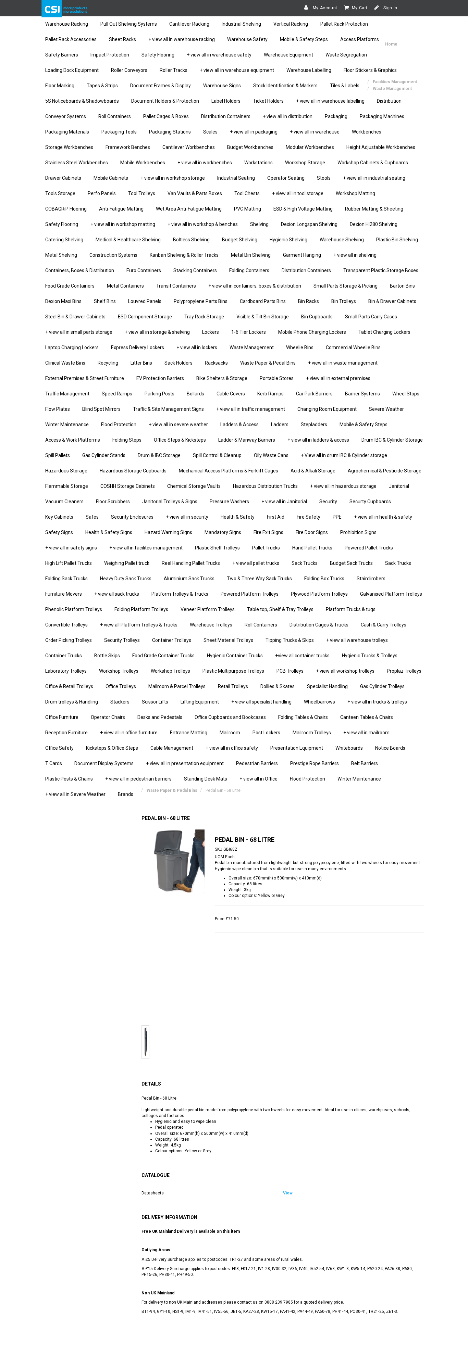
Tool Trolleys (141, 193)
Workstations (258, 162)
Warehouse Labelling (308, 70)
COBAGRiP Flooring (66, 209)
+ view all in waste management (343, 363)
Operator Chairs (108, 717)
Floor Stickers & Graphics (370, 70)
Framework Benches (128, 147)
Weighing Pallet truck (126, 563)
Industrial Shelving (241, 24)
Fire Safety (308, 517)
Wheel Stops (405, 393)
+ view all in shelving (355, 255)
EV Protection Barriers (160, 378)
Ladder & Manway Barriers (246, 440)
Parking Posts (159, 393)
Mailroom (230, 732)
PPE (337, 517)
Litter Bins (141, 363)
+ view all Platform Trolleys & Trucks (138, 625)
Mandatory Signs (223, 532)
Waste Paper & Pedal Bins (268, 363)
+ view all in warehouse (315, 132)
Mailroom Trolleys (312, 732)
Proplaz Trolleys (404, 671)
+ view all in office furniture (129, 732)
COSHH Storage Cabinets (127, 486)
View (288, 1193)
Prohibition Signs (358, 532)
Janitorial (399, 486)
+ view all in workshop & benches (203, 224)
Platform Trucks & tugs (350, 609)
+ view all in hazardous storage (343, 486)
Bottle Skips (107, 655)
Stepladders (314, 424)
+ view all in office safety (232, 748)
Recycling (108, 363)
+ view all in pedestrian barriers (138, 779)
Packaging (336, 116)
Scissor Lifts (155, 702)
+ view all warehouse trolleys (357, 640)
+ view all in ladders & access (318, 440)
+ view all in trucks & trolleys (377, 702)
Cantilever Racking (189, 24)
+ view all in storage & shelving (157, 332)
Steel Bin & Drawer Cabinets (75, 316)
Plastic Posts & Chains (69, 779)
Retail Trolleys (233, 686)
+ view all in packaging (254, 132)
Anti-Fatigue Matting (121, 209)
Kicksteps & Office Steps (112, 748)
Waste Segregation (346, 55)
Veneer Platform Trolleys (208, 609)
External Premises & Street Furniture (84, 378)
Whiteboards (349, 748)
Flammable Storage (66, 486)
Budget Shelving (239, 239)
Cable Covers (231, 393)
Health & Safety (238, 517)
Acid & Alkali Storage (313, 470)
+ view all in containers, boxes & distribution (254, 286)
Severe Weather (386, 409)
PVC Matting (247, 209)
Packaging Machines (382, 116)
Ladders (279, 424)
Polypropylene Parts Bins (200, 301)
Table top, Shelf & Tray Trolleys (280, 609)
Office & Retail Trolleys (69, 686)
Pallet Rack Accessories (71, 39)
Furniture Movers (63, 594)
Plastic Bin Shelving (397, 239)
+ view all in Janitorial (284, 501)
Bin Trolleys (343, 301)
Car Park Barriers (314, 393)
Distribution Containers (225, 116)
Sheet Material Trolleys (228, 640)
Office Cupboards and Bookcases (230, 717)
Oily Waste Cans (271, 455)
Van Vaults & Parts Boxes (195, 193)
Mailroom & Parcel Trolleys (177, 686)
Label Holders (226, 101)
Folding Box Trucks (324, 578)
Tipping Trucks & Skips (290, 640)
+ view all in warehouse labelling (330, 101)
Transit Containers (176, 286)
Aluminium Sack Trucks (189, 578)
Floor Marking (59, 85)
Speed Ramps (117, 393)
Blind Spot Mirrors (101, 409)
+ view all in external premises (338, 378)
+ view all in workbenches (204, 162)
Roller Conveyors (129, 70)
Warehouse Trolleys (211, 625)
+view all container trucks (302, 655)
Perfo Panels (102, 193)
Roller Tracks (173, 70)
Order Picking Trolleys (68, 640)
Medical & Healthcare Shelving (128, 239)
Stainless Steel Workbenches (76, 162)
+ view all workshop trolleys (345, 671)
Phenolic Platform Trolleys (73, 609)
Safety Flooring (157, 55)
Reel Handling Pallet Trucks (191, 563)
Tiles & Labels (344, 85)
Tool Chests (247, 193)
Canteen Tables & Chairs (366, 717)
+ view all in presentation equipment (185, 763)
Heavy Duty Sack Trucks (125, 578)
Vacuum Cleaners (64, 501)
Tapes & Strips (102, 85)
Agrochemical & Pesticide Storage (384, 470)
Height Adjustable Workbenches (380, 147)
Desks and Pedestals (159, 717)
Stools (324, 178)
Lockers (210, 332)
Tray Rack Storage (204, 316)
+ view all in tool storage (297, 193)
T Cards (53, 763)
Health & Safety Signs (108, 532)
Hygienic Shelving (288, 239)
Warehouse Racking (66, 24)
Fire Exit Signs (268, 532)
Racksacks (216, 363)
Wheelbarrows (319, 702)
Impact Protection (109, 55)
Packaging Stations (170, 132)
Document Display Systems (104, 763)
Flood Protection (118, 424)
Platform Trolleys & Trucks (179, 594)
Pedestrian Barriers (257, 763)
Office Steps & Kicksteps (180, 440)
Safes (92, 517)
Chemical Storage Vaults (194, 486)
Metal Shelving (61, 255)
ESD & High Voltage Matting (303, 209)
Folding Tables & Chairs (303, 717)
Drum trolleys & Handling (71, 702)
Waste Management (252, 347)
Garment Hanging (302, 255)
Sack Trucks (305, 563)
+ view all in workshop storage (172, 178)
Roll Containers (114, 116)
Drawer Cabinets (63, 178)
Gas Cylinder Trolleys (382, 686)
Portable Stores (277, 378)
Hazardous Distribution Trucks (265, 486)
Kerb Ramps (270, 393)
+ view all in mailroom (366, 732)
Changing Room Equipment (327, 409)
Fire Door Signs (312, 532)
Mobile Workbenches (142, 162)
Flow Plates (57, 409)
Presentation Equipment (296, 748)
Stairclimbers (371, 578)
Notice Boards (390, 748)
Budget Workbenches (250, 147)
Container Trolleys (171, 640)
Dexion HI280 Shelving (373, 224)
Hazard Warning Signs (168, 532)
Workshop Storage (305, 162)
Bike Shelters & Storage (221, 378)
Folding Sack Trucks (66, 578)
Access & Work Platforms (72, 440)
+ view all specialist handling (261, 702)
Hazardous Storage (66, 470)
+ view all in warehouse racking (181, 39)
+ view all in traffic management (250, 409)
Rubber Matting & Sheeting (374, 209)
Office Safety (59, 748)
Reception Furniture (66, 732)
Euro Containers (143, 270)
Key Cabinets (59, 517)
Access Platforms (359, 39)
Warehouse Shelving (342, 239)
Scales (210, 132)
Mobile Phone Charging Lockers (312, 332)
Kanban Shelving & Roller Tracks (184, 255)
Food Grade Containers (70, 286)
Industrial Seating (236, 178)
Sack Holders (178, 363)
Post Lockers (266, 732)
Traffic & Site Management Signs (168, 409)
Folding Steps (126, 440)
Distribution (389, 101)
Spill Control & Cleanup (217, 455)
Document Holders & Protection (165, 101)
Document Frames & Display (160, 85)
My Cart (360, 7)
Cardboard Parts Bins (263, 301)
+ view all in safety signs (71, 547)
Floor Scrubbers (113, 501)
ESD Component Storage (145, 316)
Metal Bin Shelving (251, 255)
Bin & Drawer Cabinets (392, 301)
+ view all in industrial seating (374, 178)
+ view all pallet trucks (255, 563)
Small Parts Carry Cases (371, 316)
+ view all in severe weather (178, 424)
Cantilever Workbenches (188, 147)
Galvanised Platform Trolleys (391, 594)
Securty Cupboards (370, 501)
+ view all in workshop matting (122, 224)
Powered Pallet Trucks (369, 547)
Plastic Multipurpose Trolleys (233, 671)
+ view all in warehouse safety (219, 55)
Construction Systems (113, 255)
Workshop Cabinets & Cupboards (372, 162)
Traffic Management (67, 393)
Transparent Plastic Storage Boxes (380, 270)
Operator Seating (286, 178)
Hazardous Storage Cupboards (133, 470)
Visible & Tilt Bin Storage (262, 316)
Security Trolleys (122, 640)
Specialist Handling (327, 686)
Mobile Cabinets (111, 178)
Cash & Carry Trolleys (383, 625)
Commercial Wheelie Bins (353, 347)
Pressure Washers (229, 501)
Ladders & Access (239, 424)
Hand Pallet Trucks (312, 547)
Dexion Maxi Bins (63, 301)
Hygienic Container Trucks (235, 655)
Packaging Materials (67, 132)
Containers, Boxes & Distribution (79, 270)
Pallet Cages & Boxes (166, 116)
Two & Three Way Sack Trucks (259, 578)
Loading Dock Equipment (72, 70)
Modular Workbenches (310, 147)
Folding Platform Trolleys (141, 609)
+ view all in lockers (196, 347)
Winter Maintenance (67, 424)
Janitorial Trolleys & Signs (169, 501)
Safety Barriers (61, 55)
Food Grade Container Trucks (163, 655)
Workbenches (366, 132)
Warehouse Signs (222, 85)
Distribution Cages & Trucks (319, 625)
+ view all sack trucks (116, 594)
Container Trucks (63, 655)
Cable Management (171, 748)
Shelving (259, 224)
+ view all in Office (258, 779)
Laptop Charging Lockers (72, 347)
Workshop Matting (355, 193)
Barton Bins (402, 286)
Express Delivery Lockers (137, 347)
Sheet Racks (122, 39)
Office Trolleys (121, 686)
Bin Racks (308, 301)
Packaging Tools (119, 132)
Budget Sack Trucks (351, 563)
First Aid (275, 517)
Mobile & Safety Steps (304, 39)
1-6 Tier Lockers (248, 332)
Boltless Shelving (191, 239)
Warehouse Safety (247, 39)
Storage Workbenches (69, 147)
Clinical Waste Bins (65, 363)
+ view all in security (187, 517)
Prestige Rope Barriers (314, 763)
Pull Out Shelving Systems (128, 24)
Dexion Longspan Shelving (309, 224)
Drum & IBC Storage (159, 455)
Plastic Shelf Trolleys (217, 547)
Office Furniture (61, 717)
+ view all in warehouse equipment (237, 70)
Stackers (120, 702)
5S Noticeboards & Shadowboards (82, 101)
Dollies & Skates (277, 686)
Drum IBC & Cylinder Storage (392, 440)
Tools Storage (60, 193)
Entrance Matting (188, 732)
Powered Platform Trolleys (250, 594)
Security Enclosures (132, 517)
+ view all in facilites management (146, 547)
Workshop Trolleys (118, 671)
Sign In (389, 7)
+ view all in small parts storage (78, 332)
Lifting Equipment (200, 702)
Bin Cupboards (317, 316)
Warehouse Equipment (288, 55)
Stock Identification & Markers (285, 85)
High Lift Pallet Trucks (68, 563)
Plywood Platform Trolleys (319, 594)
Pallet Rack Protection (344, 24)
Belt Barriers (364, 763)
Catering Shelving (64, 239)
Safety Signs (59, 532)
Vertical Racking (290, 24)
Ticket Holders (268, 101)
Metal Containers (125, 286)
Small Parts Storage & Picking (345, 286)
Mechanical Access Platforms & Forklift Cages (228, 470)
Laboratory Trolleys (66, 671)
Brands (125, 794)
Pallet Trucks (266, 547)
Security (328, 501)
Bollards (195, 393)
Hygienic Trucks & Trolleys (369, 655)
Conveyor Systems (65, 116)
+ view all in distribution (287, 116)
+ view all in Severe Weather (75, 794)
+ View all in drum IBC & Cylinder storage (344, 455)
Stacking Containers (195, 270)
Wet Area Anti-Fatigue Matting (189, 209)
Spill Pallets (57, 455)
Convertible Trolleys (66, 625)
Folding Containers (249, 270)
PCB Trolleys (290, 671)
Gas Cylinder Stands (103, 455)
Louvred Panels (144, 301)
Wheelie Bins (299, 347)
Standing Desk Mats (205, 779)
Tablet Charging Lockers (384, 332)
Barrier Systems (362, 393)
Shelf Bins (105, 301)
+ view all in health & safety (383, 517)
